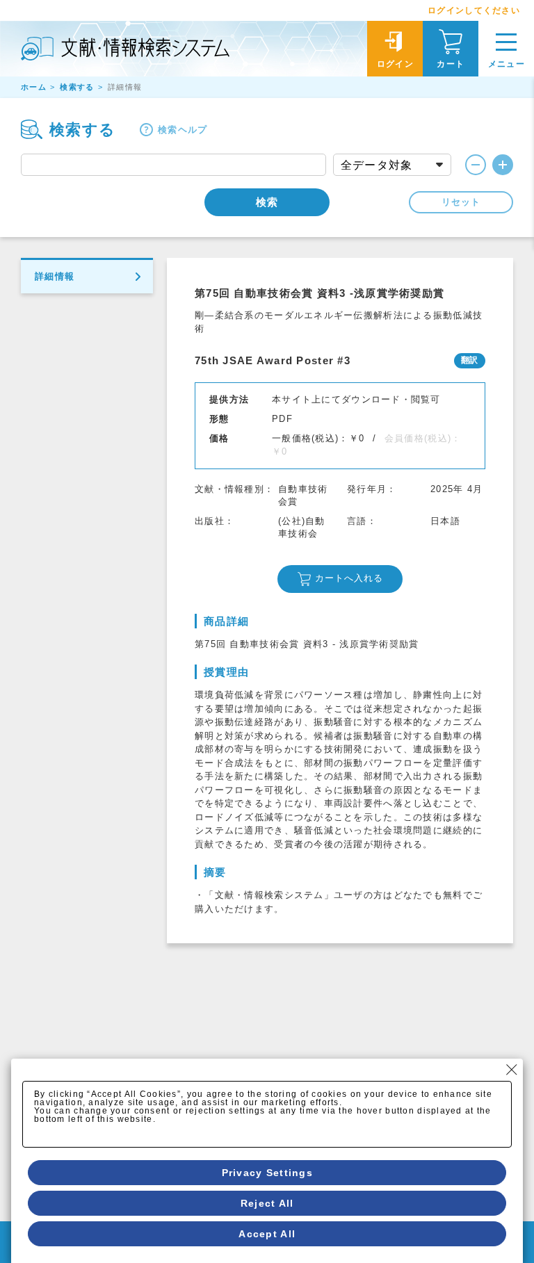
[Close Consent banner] (512, 1070)
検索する (77, 87)
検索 (267, 202)
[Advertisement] (340, 1047)
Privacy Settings (267, 1172)
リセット (461, 202)
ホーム (34, 87)
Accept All (267, 1233)
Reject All (267, 1203)
